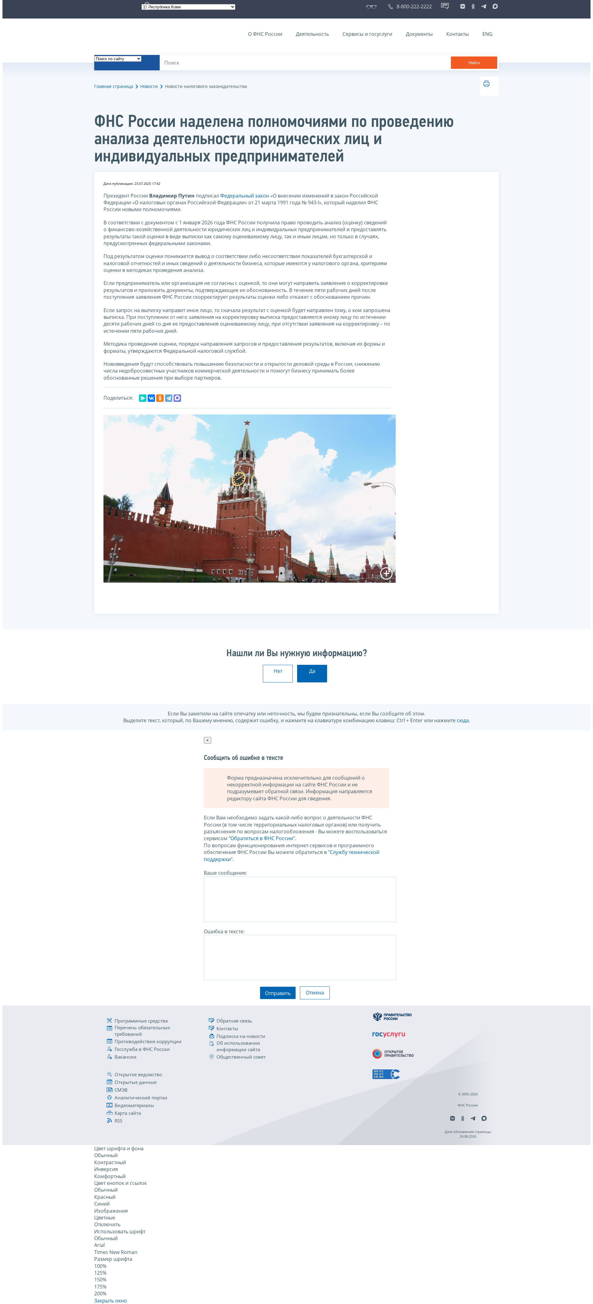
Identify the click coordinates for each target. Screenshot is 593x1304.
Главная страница (113, 86)
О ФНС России (265, 34)
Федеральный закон (244, 195)
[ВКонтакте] (151, 398)
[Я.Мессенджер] (142, 398)
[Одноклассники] (160, 398)
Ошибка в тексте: (224, 931)
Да (312, 671)
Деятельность (312, 34)
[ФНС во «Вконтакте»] (462, 6)
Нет (278, 671)
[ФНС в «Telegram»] (483, 6)
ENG (487, 34)
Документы (419, 34)
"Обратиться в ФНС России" (262, 838)
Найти (474, 62)
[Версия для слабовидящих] (372, 6)
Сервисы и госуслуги (367, 34)
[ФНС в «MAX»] (494, 6)
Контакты (457, 34)
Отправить (278, 993)
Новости (149, 86)
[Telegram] (168, 398)
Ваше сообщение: (225, 872)
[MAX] (177, 398)
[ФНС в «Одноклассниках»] (473, 6)
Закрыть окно (110, 1300)
